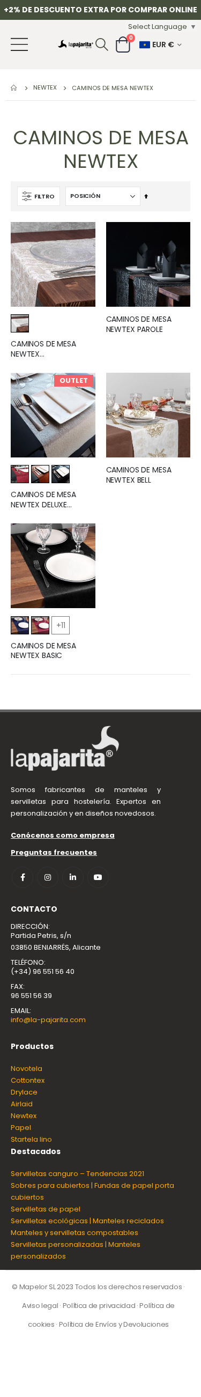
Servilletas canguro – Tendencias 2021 (77, 1174)
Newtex (23, 1116)
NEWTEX (45, 88)
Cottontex (27, 1080)
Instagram (47, 877)
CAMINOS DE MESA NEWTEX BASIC (43, 651)
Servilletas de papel (45, 1209)
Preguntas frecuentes (54, 852)
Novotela (26, 1068)
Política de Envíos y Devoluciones (114, 1324)
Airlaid (22, 1104)
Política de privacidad (99, 1305)
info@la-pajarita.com (48, 1020)
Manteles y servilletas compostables (74, 1233)
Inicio (14, 88)
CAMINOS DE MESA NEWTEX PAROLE (139, 324)
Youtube (98, 877)
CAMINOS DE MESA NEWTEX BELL (139, 475)
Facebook (22, 877)
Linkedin (73, 877)
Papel (21, 1127)
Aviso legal (40, 1305)
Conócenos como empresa (63, 835)
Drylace (24, 1092)
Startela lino (31, 1139)
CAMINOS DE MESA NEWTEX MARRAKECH (43, 349)
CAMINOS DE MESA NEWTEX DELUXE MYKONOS (43, 500)
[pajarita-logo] (75, 44)
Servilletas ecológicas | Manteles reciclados (87, 1221)
